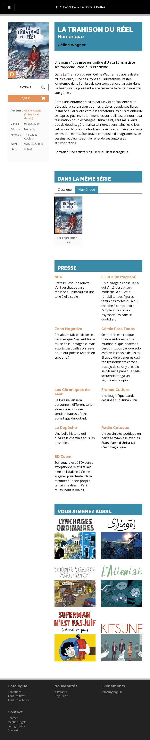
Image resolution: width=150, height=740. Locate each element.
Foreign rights (16, 726)
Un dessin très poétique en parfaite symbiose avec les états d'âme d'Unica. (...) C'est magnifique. (121, 440)
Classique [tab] (65, 189)
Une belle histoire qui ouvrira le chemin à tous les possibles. (74, 438)
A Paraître (60, 692)
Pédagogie (111, 692)
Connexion (14, 730)
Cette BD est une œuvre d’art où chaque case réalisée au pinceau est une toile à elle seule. (74, 290)
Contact (13, 718)
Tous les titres (17, 696)
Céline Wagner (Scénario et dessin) (33, 114)
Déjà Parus (61, 696)
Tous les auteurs (18, 700)
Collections (14, 692)
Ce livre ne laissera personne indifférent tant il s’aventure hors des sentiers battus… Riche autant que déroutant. (74, 409)
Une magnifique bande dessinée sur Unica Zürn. (119, 397)
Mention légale (17, 722)
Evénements (113, 686)
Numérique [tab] (86, 189)
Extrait (25, 87)
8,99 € (26, 98)
